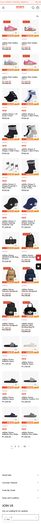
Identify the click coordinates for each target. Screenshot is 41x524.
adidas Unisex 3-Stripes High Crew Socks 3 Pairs (29, 186)
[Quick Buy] (16, 33)
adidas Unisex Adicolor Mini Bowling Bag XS (28, 325)
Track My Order (8, 490)
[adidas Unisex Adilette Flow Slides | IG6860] (10, 415)
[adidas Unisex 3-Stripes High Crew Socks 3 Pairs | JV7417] (30, 166)
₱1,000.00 (6, 227)
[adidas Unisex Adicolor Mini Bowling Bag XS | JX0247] (30, 308)
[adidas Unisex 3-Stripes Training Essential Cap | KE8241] (10, 203)
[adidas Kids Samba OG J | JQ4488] (30, 62)
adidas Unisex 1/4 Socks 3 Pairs (9, 115)
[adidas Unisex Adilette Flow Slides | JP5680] (30, 415)
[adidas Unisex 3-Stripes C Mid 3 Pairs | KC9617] (10, 131)
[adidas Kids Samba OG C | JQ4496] (10, 28)
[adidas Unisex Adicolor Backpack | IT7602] (30, 240)
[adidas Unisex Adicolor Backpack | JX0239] (30, 274)
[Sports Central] (20, 7)
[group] (20, 2)
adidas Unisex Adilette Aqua (8, 360)
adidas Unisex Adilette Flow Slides (10, 433)
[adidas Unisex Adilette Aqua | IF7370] (30, 344)
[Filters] (37, 16)
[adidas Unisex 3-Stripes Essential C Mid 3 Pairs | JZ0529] (10, 166)
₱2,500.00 (6, 261)
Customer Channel (9, 482)
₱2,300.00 (26, 402)
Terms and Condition (10, 498)
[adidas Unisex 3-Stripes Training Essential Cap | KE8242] (30, 203)
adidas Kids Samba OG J (29, 43)
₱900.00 (5, 118)
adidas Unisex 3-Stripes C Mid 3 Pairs (30, 115)
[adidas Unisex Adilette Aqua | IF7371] (10, 379)
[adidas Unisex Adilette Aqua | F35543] (10, 344)
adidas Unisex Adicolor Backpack (29, 256)
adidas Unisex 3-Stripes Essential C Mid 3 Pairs (9, 186)
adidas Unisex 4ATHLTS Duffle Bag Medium (10, 257)
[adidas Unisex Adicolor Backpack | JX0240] (10, 308)
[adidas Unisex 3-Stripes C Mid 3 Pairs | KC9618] (30, 131)
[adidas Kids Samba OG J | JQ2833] (30, 28)
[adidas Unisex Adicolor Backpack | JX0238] (10, 274)
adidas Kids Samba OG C (10, 43)
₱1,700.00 (6, 364)
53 (25, 446)
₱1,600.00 (6, 402)
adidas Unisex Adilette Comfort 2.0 (30, 398)
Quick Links (6, 475)
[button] (32, 7)
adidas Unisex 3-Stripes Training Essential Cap (9, 222)
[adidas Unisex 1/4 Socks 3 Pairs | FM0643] (10, 96)
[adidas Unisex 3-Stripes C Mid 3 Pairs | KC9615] (30, 96)
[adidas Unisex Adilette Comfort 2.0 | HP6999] (30, 379)
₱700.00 (25, 118)
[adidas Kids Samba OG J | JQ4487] (10, 62)
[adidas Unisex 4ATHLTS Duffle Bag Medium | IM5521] (10, 240)
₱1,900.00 (6, 437)
